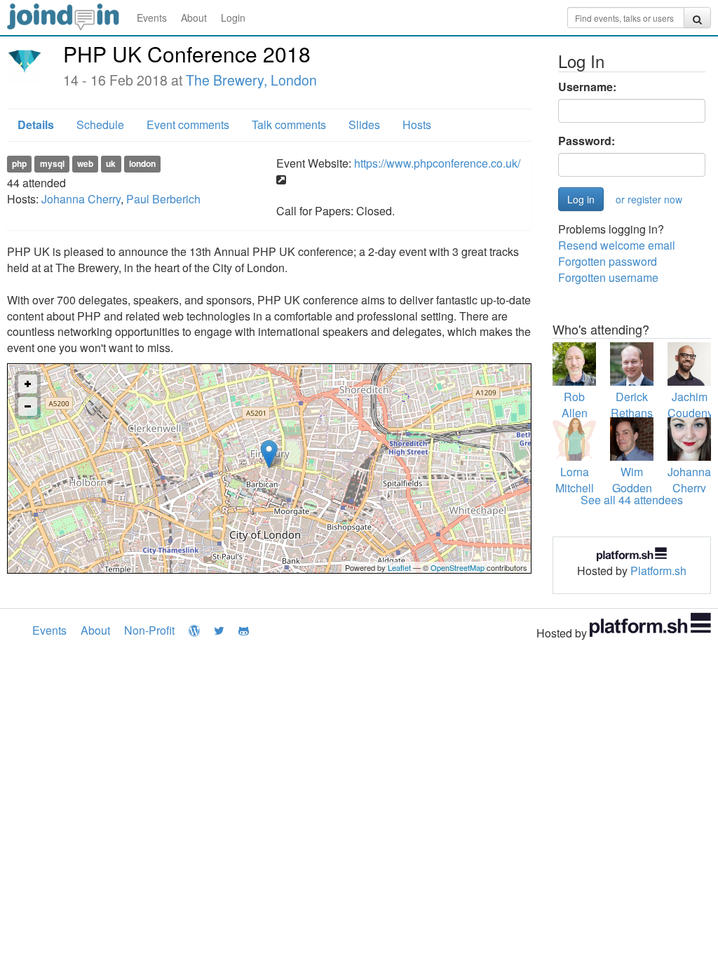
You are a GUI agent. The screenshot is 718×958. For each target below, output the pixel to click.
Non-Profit (149, 630)
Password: (586, 141)
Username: (587, 87)
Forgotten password (607, 261)
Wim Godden (632, 480)
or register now (649, 199)
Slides (364, 124)
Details (36, 124)
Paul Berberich (163, 199)
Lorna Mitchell (574, 480)
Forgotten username (608, 277)
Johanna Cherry (81, 199)
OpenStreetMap (458, 567)
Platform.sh (658, 570)
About (194, 18)
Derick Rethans (632, 405)
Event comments (188, 124)
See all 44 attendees (632, 500)
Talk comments (289, 124)
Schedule (100, 124)
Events (152, 18)
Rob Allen (575, 405)
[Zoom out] (27, 406)
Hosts (416, 124)
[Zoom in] (27, 384)
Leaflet (399, 567)
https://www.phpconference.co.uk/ (437, 163)
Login (233, 18)
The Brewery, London (251, 80)
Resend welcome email (616, 245)
